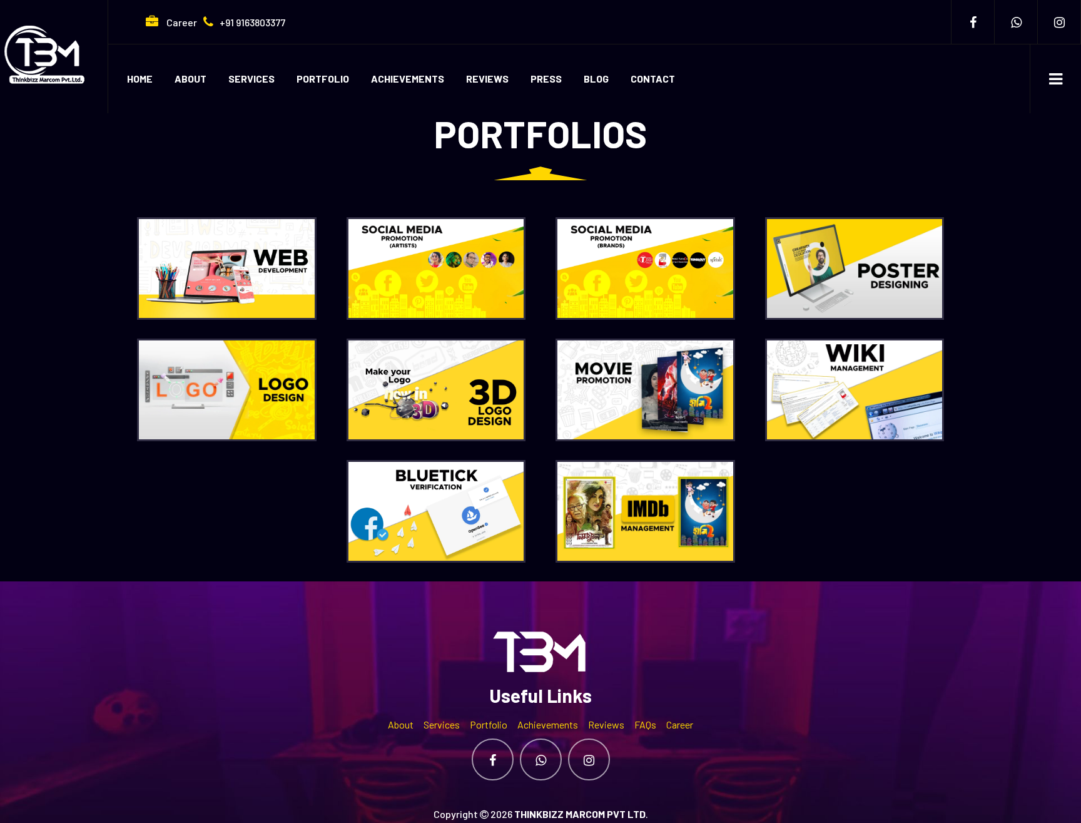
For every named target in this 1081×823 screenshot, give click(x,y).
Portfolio (323, 78)
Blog (596, 78)
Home (140, 78)
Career (181, 22)
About (190, 78)
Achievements (407, 78)
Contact (653, 78)
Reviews (487, 78)
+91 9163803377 (252, 22)
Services (251, 78)
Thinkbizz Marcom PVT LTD (580, 814)
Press (546, 78)
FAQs (645, 724)
